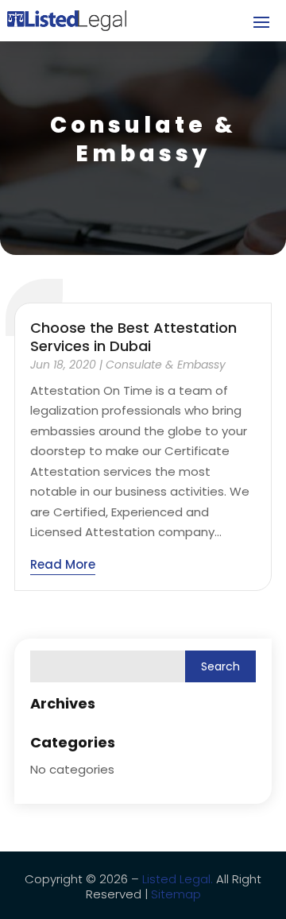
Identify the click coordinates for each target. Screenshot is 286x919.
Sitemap (176, 894)
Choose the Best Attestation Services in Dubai (133, 337)
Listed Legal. (177, 879)
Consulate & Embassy (166, 365)
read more (62, 564)
